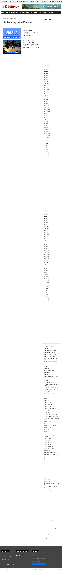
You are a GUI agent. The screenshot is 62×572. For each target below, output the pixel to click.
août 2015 (46, 286)
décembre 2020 (47, 157)
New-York (46, 505)
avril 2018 (46, 222)
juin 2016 (46, 266)
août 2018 (46, 214)
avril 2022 (46, 125)
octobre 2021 (46, 137)
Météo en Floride (47, 497)
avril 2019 (46, 198)
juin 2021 (46, 145)
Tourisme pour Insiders (48, 532)
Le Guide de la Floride (52, 569)
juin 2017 (45, 242)
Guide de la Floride (5, 559)
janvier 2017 (46, 252)
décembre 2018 (47, 206)
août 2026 (46, 20)
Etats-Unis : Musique (48, 404)
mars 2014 (46, 320)
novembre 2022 (47, 111)
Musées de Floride (47, 499)
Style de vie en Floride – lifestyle (50, 528)
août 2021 (46, 141)
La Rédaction (25, 28)
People (45, 513)
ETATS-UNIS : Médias (48, 402)
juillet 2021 (46, 143)
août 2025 (46, 45)
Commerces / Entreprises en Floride (51, 376)
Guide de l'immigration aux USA (50, 452)
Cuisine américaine (47, 380)
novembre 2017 (47, 232)
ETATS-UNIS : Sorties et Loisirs (50, 408)
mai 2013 (45, 339)
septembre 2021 (47, 139)
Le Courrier (7, 12)
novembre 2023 (47, 87)
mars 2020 (46, 175)
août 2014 (46, 310)
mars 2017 (46, 248)
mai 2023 (46, 99)
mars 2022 (46, 127)
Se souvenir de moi (36, 561)
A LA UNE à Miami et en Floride (50, 350)
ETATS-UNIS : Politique (48, 406)
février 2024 (46, 81)
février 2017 (46, 250)
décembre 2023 (47, 85)
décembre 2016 (47, 254)
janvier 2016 (46, 276)
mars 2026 (46, 30)
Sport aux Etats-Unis (48, 526)
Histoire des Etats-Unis (48, 465)
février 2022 (46, 129)
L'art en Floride (47, 481)
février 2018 (46, 226)
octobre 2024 (46, 65)
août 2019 (46, 190)
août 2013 (46, 333)
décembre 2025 (47, 36)
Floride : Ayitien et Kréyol (49, 429)
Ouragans (46, 509)
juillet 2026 (46, 22)
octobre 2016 (46, 258)
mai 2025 (46, 51)
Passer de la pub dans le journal (8, 564)
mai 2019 (45, 196)
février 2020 (46, 177)
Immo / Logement (33, 12)
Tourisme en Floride (48, 530)
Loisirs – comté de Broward (49, 491)
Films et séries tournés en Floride (50, 414)
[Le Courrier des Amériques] (10, 6)
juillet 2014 (46, 312)
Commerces (18, 12)
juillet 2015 (46, 288)
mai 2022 (46, 123)
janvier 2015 (46, 300)
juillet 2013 (46, 335)
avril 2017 (46, 246)
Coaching (46, 374)
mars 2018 (46, 224)
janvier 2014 (46, 324)
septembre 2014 (47, 308)
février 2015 (46, 298)
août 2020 (46, 165)
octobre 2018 (46, 210)
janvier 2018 (46, 228)
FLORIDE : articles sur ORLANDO (50, 425)
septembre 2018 (47, 212)
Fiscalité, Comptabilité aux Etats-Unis (51, 416)
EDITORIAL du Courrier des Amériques (51, 387)
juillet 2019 (46, 192)
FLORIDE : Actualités (48, 421)
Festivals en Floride (47, 412)
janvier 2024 (46, 83)
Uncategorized (47, 536)
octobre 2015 (46, 282)
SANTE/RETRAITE (34, 1)
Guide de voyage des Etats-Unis (8, 556)
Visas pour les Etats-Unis (49, 538)
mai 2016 (45, 268)
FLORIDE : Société (47, 444)
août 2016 (46, 262)
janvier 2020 (46, 179)
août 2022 (46, 117)
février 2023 (46, 105)
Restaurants (45, 12)
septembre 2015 (47, 284)
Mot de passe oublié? (41, 558)
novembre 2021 (47, 135)
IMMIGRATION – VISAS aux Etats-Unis (51, 469)
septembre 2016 (47, 260)
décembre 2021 (47, 133)
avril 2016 (46, 270)
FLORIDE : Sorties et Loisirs (49, 446)
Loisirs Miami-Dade (47, 495)
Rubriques (13, 12)
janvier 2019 (46, 204)
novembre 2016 (47, 256)
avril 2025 (46, 53)
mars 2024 (46, 79)
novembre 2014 (47, 304)
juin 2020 (46, 169)
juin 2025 (46, 49)
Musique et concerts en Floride (50, 503)
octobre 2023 (46, 89)
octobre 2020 (46, 161)
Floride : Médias (47, 440)
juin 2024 (46, 73)
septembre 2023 (47, 91)
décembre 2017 (47, 230)
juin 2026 (46, 24)
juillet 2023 (46, 95)
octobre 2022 (46, 113)
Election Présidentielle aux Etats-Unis (51, 389)
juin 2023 (46, 97)
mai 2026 (46, 26)
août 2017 (46, 238)
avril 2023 (46, 101)
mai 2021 (45, 147)
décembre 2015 (47, 278)
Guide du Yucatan (47, 457)
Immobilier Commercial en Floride (50, 471)
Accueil (2, 12)
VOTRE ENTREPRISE (43, 1)
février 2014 (46, 322)
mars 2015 (46, 296)
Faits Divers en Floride (48, 410)
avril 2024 (46, 77)
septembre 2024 (47, 67)
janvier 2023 (46, 107)
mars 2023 (46, 103)
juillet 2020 (46, 167)
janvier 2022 (46, 131)
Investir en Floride (47, 477)
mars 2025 (46, 55)
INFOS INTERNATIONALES (49, 475)
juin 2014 (46, 314)
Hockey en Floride (47, 467)
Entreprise (40, 12)
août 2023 (46, 93)
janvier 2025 (46, 59)
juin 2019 (46, 194)
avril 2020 (46, 173)
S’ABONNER (18, 1)
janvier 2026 (46, 34)
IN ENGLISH (46, 473)
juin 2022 (46, 121)
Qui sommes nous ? (5, 562)
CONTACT (59, 569)
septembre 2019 (47, 188)
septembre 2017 (47, 236)
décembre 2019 (47, 181)
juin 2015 (46, 290)
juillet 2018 (46, 216)
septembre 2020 (47, 163)
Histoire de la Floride (48, 463)
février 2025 (46, 57)
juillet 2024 (46, 71)
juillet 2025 (46, 47)
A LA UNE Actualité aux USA (49, 352)
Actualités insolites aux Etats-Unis (50, 354)
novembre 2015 (47, 280)
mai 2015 (45, 292)
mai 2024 (46, 75)
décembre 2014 (47, 302)
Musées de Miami (47, 501)
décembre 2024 (47, 61)
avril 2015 (46, 294)
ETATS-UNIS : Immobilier (48, 400)
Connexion (39, 564)
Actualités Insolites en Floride (49, 356)
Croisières (46, 378)
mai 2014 (45, 316)
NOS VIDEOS (52, 1)
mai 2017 (45, 244)
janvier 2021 (46, 155)
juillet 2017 (46, 240)
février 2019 (46, 202)
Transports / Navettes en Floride (50, 534)
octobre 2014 (46, 306)
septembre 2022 (47, 115)
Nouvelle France (47, 507)
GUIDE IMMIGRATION (25, 1)
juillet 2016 (46, 264)
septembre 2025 (47, 43)
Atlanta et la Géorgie (48, 368)
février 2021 (46, 153)
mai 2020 (46, 171)
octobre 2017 (46, 234)
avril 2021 (46, 149)
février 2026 (46, 32)
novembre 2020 (47, 159)
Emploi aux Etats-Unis (48, 391)
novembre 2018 (47, 208)
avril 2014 (46, 318)
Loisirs (27, 12)
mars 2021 (46, 151)
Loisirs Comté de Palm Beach (49, 493)
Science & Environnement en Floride (51, 522)
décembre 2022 (47, 109)
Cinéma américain (47, 372)
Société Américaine (47, 524)
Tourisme (51, 12)
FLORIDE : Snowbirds (48, 442)
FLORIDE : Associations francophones (51, 427)
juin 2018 (46, 218)
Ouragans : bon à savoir (48, 511)
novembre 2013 (47, 326)
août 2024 (46, 69)
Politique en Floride (47, 515)
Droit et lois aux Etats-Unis (49, 382)
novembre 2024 (47, 63)
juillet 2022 (46, 119)
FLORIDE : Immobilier (48, 438)
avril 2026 (46, 28)
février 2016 (46, 274)
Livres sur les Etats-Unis (48, 489)
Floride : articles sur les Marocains (50, 423)
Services (23, 12)
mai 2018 (45, 220)
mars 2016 (46, 272)
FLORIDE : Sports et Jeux (49, 448)
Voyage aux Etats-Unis (48, 540)
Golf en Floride (47, 450)
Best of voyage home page (49, 370)
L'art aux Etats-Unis (48, 479)
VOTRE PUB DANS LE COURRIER (8, 1)
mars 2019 (46, 200)
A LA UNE (46, 348)
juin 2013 (46, 337)
